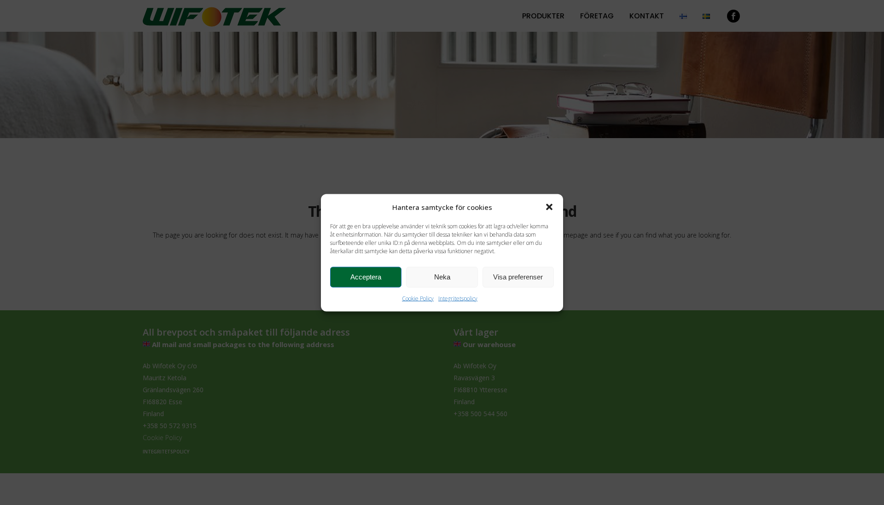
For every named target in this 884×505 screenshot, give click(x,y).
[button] (549, 206)
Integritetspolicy (457, 298)
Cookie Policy (418, 298)
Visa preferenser (518, 277)
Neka (442, 277)
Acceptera (365, 277)
